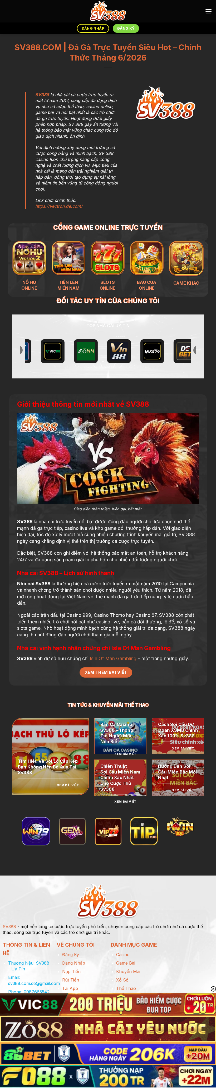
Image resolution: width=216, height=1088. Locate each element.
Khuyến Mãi (128, 971)
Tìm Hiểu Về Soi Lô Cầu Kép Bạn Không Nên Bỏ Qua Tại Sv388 (47, 766)
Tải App (70, 988)
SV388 (42, 94)
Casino (123, 954)
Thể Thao (126, 988)
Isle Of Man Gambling (113, 658)
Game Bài (125, 963)
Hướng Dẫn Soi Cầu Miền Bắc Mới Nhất (177, 771)
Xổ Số (122, 980)
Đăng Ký (70, 954)
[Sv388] (108, 11)
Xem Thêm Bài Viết (106, 672)
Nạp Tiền (71, 971)
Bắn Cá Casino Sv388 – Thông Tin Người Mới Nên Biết (116, 733)
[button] (208, 11)
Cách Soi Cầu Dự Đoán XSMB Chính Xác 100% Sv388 (178, 730)
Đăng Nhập (73, 963)
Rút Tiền (70, 980)
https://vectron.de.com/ (58, 206)
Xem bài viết (68, 785)
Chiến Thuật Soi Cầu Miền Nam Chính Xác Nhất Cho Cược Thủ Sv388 (120, 777)
